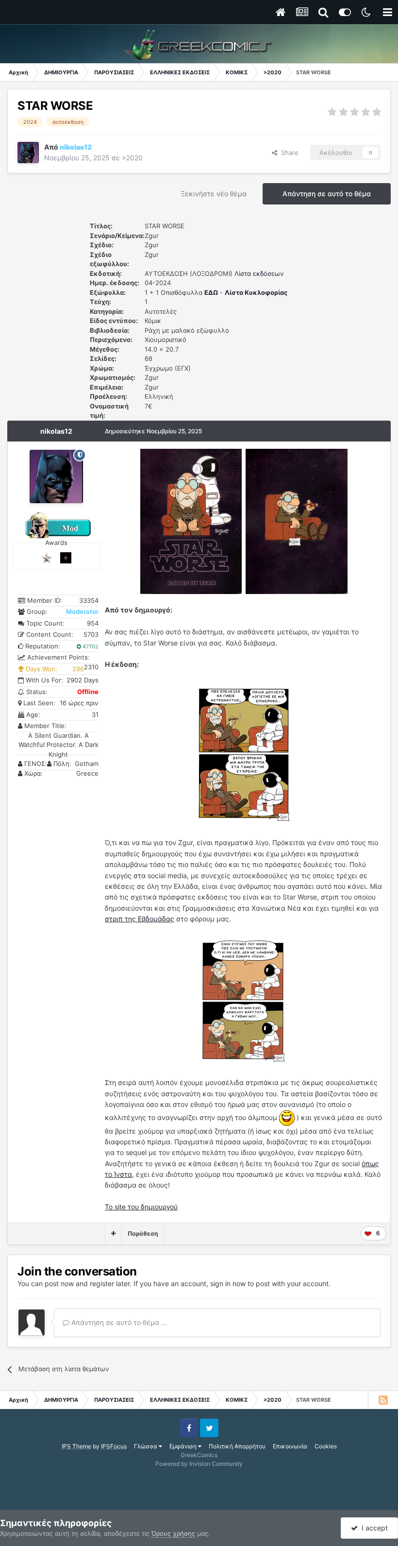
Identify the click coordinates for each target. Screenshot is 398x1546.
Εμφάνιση (183, 1446)
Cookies (326, 1446)
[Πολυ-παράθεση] (113, 1233)
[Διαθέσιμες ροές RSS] (383, 1400)
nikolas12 (56, 431)
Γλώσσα (146, 1446)
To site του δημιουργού (141, 1207)
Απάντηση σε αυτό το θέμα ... (118, 1322)
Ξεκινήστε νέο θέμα (214, 193)
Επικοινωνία (290, 1446)
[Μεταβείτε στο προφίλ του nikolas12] (28, 152)
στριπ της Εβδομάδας (139, 919)
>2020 (132, 157)
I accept (373, 1528)
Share (287, 152)
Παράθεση (143, 1233)
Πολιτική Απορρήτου (237, 1446)
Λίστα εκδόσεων (259, 273)
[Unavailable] (243, 753)
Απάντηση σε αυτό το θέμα (326, 193)
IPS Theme (76, 1446)
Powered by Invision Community (199, 1463)
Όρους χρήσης (173, 1533)
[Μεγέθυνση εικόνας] (191, 520)
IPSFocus (114, 1446)
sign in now (228, 1283)
